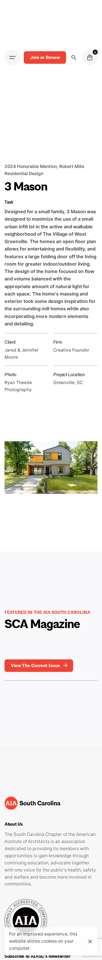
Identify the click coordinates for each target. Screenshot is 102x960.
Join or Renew (45, 57)
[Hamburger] (12, 57)
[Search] (74, 57)
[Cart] (90, 57)
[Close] (90, 941)
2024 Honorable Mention (31, 166)
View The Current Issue (35, 665)
